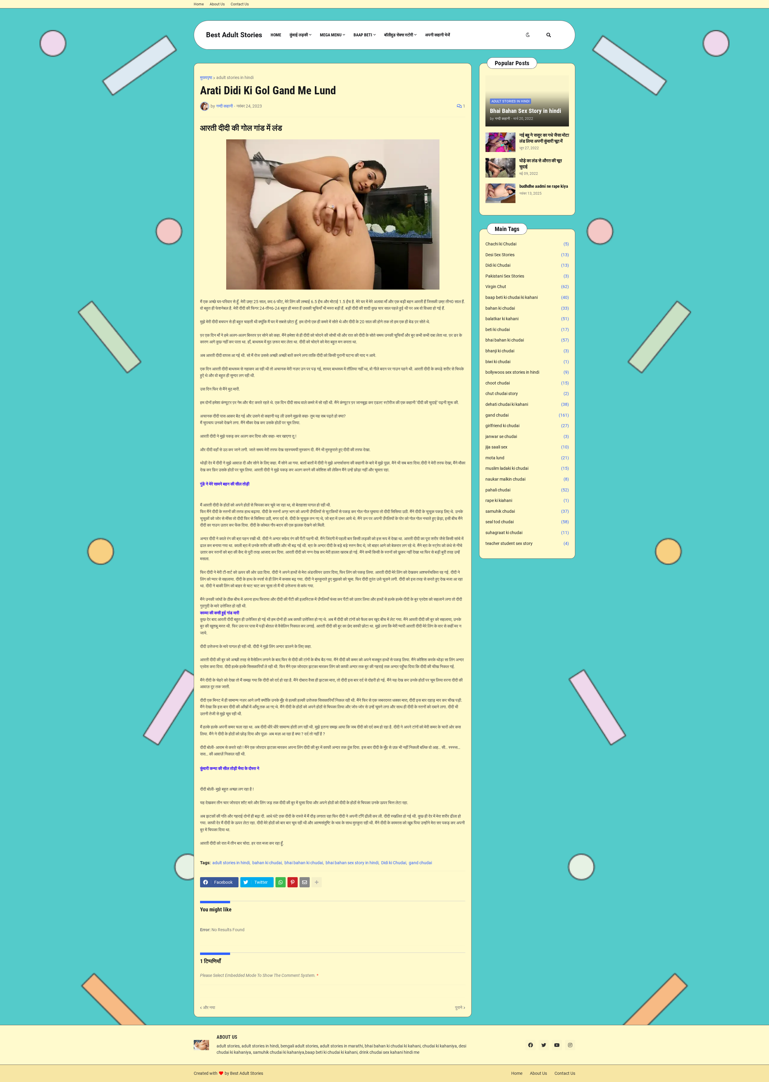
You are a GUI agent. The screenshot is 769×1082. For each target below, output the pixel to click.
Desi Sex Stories (527, 254)
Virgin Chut (527, 286)
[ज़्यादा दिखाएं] (317, 882)
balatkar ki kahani (527, 318)
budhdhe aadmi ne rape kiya (543, 186)
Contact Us (240, 4)
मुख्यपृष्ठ (206, 77)
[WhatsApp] (280, 882)
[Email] (304, 882)
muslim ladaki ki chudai (527, 468)
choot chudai (527, 383)
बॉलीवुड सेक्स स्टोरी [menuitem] (398, 34)
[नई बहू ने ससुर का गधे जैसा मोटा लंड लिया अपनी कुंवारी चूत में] (500, 142)
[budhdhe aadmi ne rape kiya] (500, 193)
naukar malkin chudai (527, 479)
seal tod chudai (527, 521)
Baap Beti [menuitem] (363, 34)
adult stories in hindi (235, 77)
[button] (527, 35)
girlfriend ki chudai (527, 425)
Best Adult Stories (234, 35)
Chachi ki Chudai (527, 244)
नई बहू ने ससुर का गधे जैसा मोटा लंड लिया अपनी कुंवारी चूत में (544, 138)
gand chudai (420, 863)
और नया (209, 1007)
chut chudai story (527, 393)
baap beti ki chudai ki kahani (527, 297)
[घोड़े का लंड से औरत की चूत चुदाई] (500, 168)
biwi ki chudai (527, 361)
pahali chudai (527, 490)
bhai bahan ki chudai (303, 863)
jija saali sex (527, 447)
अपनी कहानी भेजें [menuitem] (437, 34)
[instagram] (570, 1045)
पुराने (458, 1007)
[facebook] (530, 1045)
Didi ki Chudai (393, 863)
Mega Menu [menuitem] (331, 34)
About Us (217, 4)
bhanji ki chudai (527, 350)
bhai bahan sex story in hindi (352, 863)
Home (199, 4)
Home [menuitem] (276, 34)
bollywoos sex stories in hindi (527, 372)
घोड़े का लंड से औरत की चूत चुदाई (540, 163)
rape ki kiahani (527, 500)
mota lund (527, 457)
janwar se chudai (527, 436)
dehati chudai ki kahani (527, 404)
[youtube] (557, 1045)
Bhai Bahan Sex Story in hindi (525, 110)
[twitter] (544, 1045)
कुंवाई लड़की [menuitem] (299, 34)
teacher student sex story (527, 543)
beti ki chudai (527, 329)
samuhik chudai (527, 511)
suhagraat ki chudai (527, 532)
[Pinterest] (292, 882)
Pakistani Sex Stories (527, 276)
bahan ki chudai (267, 863)
